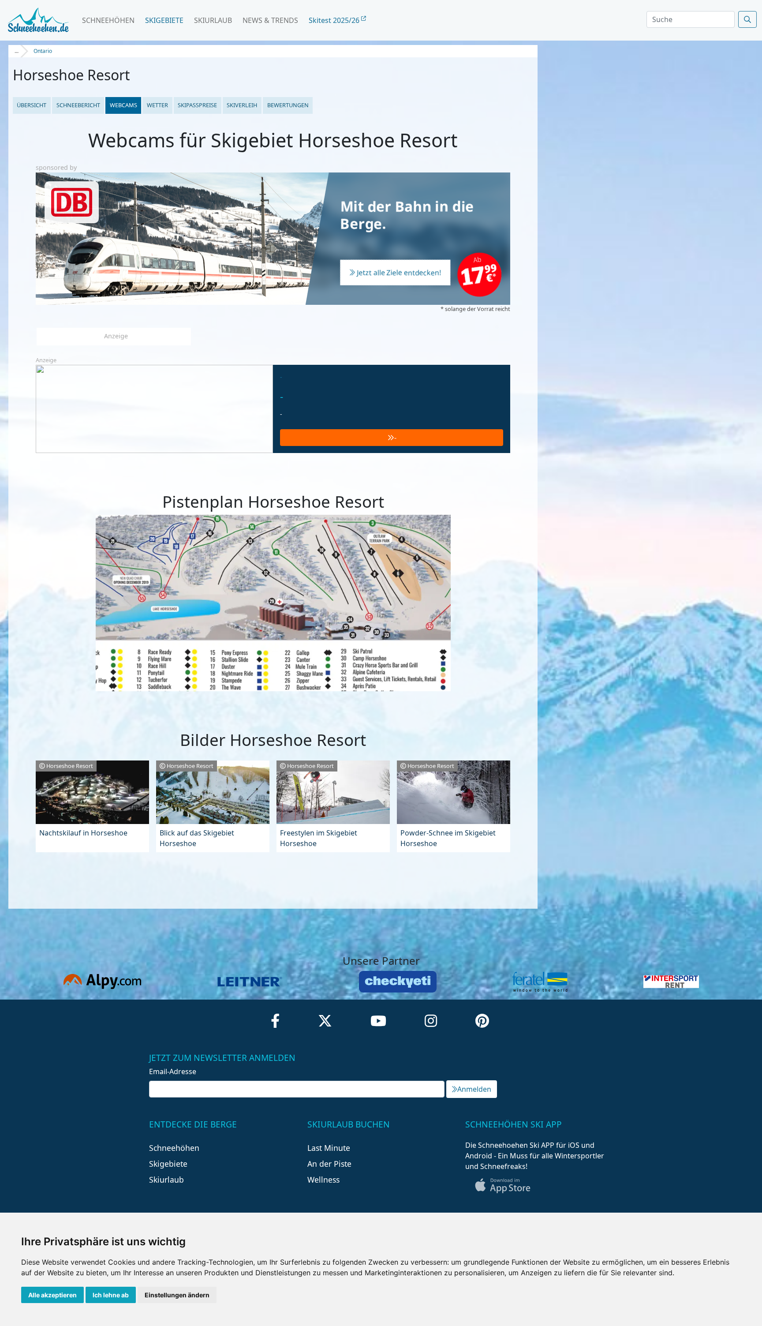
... (17, 51)
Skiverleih (242, 105)
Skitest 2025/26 (335, 20)
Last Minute (328, 1147)
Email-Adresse (172, 1071)
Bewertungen (288, 105)
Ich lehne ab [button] (111, 1295)
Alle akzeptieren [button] (52, 1295)
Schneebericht (78, 105)
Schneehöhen (108, 20)
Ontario (43, 51)
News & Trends (270, 20)
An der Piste (329, 1163)
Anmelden (474, 1089)
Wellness (323, 1179)
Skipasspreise (197, 105)
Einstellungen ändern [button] (177, 1295)
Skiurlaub (213, 20)
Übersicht (31, 105)
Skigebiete (164, 20)
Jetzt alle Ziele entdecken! (399, 273)
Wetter (157, 105)
